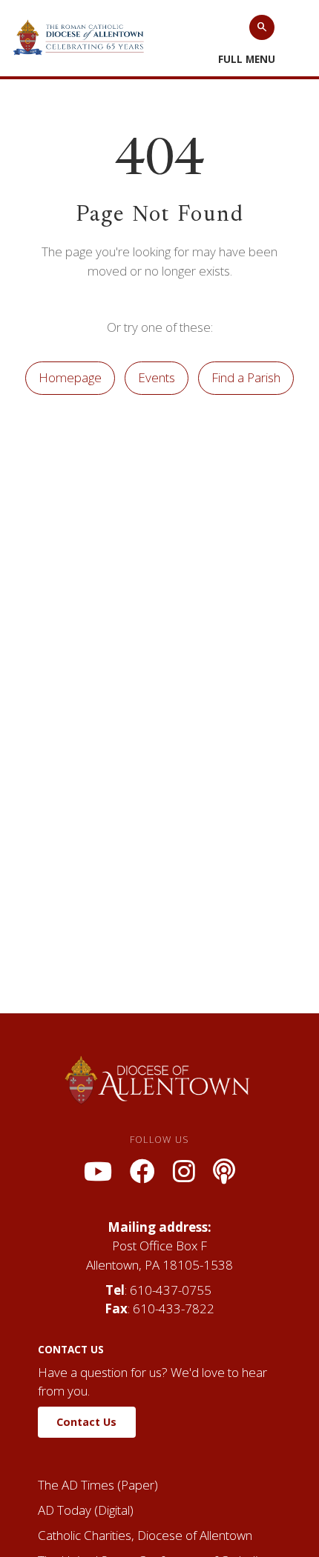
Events (156, 377)
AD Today (64, 1509)
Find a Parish (245, 377)
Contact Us (86, 1422)
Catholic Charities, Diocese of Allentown (145, 1535)
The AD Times (76, 1484)
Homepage (70, 377)
